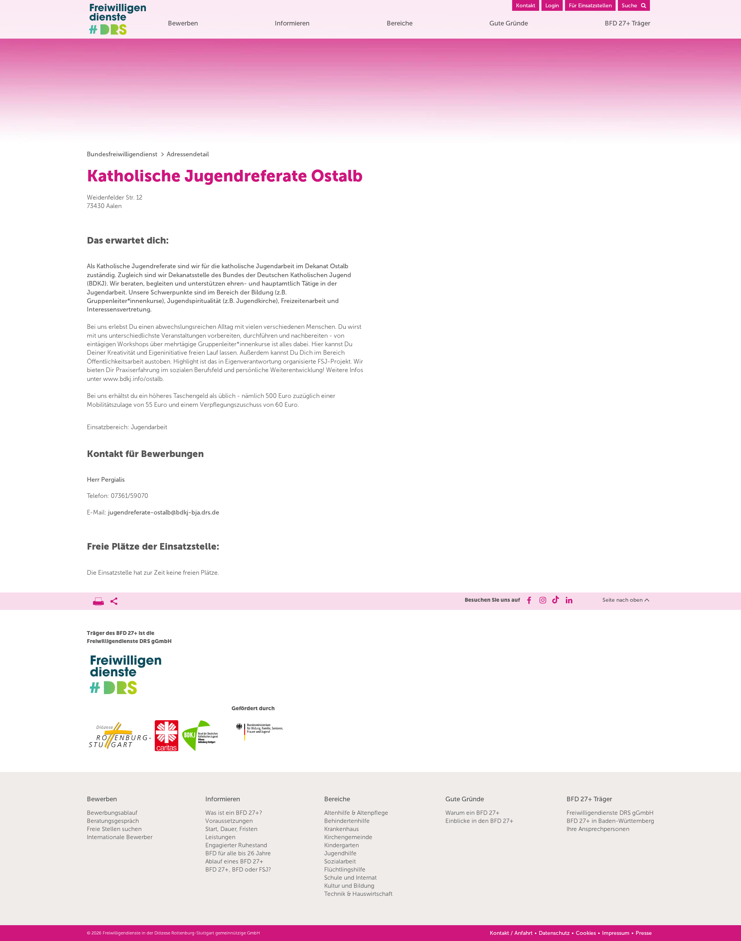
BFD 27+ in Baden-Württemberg (610, 820)
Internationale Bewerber (119, 837)
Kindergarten (341, 845)
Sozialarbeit (340, 861)
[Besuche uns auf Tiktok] (555, 600)
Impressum (615, 933)
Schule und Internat (350, 877)
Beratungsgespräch (113, 820)
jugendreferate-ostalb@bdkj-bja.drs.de (163, 512)
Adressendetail (188, 154)
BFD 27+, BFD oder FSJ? (238, 869)
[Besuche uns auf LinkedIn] (569, 600)
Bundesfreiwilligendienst (122, 154)
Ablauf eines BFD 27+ (234, 861)
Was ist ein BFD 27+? (233, 812)
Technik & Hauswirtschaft (358, 893)
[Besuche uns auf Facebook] (528, 600)
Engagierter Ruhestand (236, 845)
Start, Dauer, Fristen (231, 829)
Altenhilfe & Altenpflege (356, 812)
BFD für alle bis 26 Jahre (238, 853)
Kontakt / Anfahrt (511, 933)
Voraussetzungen (229, 820)
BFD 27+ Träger (627, 23)
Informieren (292, 23)
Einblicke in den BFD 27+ (479, 820)
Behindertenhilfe (347, 820)
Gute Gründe (508, 23)
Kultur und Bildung (349, 885)
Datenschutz (554, 933)
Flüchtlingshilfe (344, 869)
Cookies (586, 933)
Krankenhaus (341, 829)
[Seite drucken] (101, 599)
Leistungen (220, 837)
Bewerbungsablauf (112, 812)
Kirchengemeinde (348, 837)
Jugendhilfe (340, 853)
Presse (644, 933)
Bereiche (400, 23)
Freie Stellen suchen (114, 829)
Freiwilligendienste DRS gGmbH (610, 812)
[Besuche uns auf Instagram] (542, 600)
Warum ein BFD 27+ (472, 812)
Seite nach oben (622, 600)
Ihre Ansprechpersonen (598, 829)
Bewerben (183, 23)
